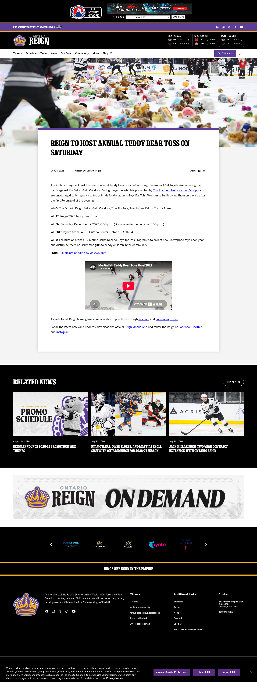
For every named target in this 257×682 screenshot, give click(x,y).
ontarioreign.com (167, 319)
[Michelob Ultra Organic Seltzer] (157, 544)
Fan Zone (66, 54)
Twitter (197, 327)
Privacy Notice (114, 678)
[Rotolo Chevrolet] (99, 544)
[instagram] (223, 27)
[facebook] (217, 27)
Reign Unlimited (138, 618)
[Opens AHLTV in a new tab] (149, 8)
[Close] (251, 672)
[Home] (31, 40)
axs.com (143, 319)
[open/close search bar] (241, 53)
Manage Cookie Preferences (171, 672)
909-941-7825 (226, 612)
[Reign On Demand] (128, 497)
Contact (178, 618)
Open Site (178, 17)
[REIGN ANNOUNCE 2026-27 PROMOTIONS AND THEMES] (50, 414)
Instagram (63, 332)
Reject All (204, 672)
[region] (128, 672)
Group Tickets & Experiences (145, 613)
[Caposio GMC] (71, 544)
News (54, 54)
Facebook (185, 327)
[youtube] (241, 27)
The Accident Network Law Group (175, 190)
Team (43, 54)
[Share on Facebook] (199, 171)
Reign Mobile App (135, 327)
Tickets (17, 54)
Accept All (229, 672)
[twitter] (229, 27)
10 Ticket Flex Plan (140, 624)
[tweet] (204, 171)
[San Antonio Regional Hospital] (186, 544)
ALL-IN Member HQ (140, 607)
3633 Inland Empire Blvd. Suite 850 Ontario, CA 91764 (231, 604)
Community (82, 54)
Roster (177, 607)
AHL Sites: (119, 17)
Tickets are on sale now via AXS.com (82, 253)
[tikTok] (235, 27)
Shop (106, 54)
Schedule (31, 54)
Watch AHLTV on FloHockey (188, 630)
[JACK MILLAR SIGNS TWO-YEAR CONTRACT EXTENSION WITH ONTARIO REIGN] (206, 414)
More (96, 54)
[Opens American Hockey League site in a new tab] (86, 12)
